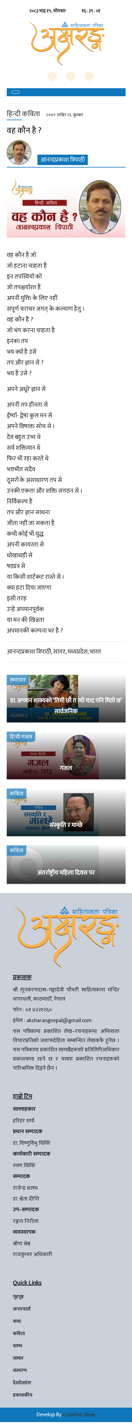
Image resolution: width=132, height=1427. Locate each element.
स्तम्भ (17, 1346)
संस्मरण (20, 1370)
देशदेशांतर (22, 1383)
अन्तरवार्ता (22, 1309)
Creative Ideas (79, 1414)
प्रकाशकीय (22, 1395)
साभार (18, 1358)
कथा (17, 1321)
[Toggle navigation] (16, 92)
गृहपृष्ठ (18, 1297)
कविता (19, 1334)
